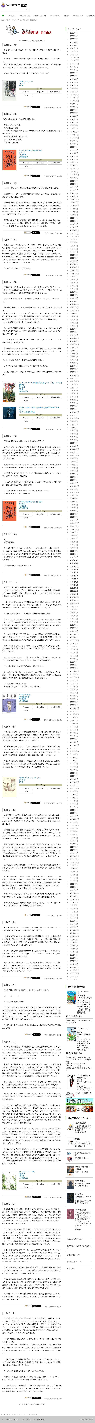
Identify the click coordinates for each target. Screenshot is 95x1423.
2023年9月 (74, 141)
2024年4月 (74, 119)
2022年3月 (74, 193)
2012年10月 (74, 529)
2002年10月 (74, 899)
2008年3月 (74, 699)
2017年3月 (74, 366)
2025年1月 (74, 91)
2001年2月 (74, 961)
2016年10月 (74, 381)
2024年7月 (74, 110)
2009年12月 (74, 634)
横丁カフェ (79, 1194)
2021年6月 (74, 212)
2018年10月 (74, 310)
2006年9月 (74, 754)
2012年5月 (74, 545)
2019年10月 (74, 273)
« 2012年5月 (23, 41)
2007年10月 (74, 714)
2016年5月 (74, 397)
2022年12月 (74, 169)
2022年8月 (74, 181)
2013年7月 (74, 502)
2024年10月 (74, 101)
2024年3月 (74, 122)
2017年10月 (74, 344)
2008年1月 (74, 705)
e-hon (80, 1060)
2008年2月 (74, 702)
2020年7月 (74, 246)
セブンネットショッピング (75, 1064)
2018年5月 (74, 323)
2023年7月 (74, 147)
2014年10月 (74, 455)
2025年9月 (74, 67)
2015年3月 (74, 440)
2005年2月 (74, 813)
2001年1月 (74, 964)
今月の (55, 15)
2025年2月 (74, 88)
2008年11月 (74, 674)
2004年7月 (74, 835)
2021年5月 (74, 215)
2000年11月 (74, 970)
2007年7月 (74, 724)
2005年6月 (74, 801)
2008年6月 (74, 690)
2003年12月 (74, 856)
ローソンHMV (71, 1023)
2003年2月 (74, 887)
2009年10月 (74, 640)
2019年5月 (74, 289)
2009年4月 (74, 659)
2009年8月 (74, 646)
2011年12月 (74, 560)
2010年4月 (74, 622)
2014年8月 (74, 462)
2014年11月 (74, 452)
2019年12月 (74, 267)
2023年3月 (74, 159)
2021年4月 (74, 218)
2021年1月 (74, 227)
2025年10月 (74, 64)
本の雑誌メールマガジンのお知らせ (79, 1247)
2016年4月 (74, 400)
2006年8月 (74, 758)
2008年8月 (74, 683)
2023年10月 (74, 138)
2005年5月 (74, 804)
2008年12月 (74, 671)
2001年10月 (74, 936)
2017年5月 (74, 360)
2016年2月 (74, 406)
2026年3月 (74, 48)
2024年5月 (74, 116)
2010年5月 (74, 619)
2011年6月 (74, 579)
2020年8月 (74, 242)
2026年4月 (74, 45)
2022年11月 (74, 172)
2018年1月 (74, 335)
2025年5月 (74, 79)
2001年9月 (74, 939)
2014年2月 (74, 480)
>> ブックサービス (84, 1090)
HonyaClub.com (84, 1021)
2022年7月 (74, 184)
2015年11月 (74, 415)
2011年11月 (74, 563)
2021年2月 (74, 224)
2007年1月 (74, 742)
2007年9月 (74, 717)
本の (12, 15)
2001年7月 (74, 946)
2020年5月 (74, 252)
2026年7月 (74, 36)
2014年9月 (74, 458)
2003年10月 (74, 862)
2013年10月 (74, 492)
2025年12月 (74, 58)
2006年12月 (74, 745)
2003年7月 (74, 872)
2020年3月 (74, 258)
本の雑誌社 (78, 15)
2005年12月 (74, 782)
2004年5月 (74, 841)
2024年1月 (74, 128)
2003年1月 (74, 890)
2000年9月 (74, 976)
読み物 (25, 15)
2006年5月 (74, 767)
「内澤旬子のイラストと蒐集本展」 (46, 1096)
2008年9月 (74, 680)
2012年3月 (74, 551)
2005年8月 (74, 795)
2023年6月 (74, 150)
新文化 (77, 1139)
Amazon (26, 92)
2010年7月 (74, 613)
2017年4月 (74, 363)
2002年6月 (74, 912)
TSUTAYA (69, 1066)
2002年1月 (74, 927)
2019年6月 (74, 286)
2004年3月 (74, 847)
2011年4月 (74, 585)
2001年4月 (74, 955)
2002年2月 (74, 924)
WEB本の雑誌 (5, 20)
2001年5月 (74, 952)
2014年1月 (74, 483)
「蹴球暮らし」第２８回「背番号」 (30, 990)
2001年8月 (74, 942)
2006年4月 (74, 770)
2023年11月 (74, 135)
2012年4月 (74, 548)
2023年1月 (74, 165)
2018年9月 (74, 313)
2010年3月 (74, 625)
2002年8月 (74, 905)
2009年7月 (74, 650)
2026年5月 (74, 42)
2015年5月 (74, 434)
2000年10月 (74, 973)
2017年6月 (74, 357)
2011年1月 (74, 594)
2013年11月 (74, 489)
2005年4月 (74, 807)
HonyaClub (40, 92)
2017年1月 (74, 372)
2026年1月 (74, 54)
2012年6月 (74, 542)
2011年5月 (74, 582)
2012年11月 (74, 526)
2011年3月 (74, 588)
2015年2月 (74, 443)
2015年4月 (74, 437)
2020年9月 (74, 239)
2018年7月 (74, 317)
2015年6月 (74, 431)
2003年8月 (74, 868)
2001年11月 (74, 933)
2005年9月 (74, 791)
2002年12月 (74, 893)
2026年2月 (74, 51)
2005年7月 (74, 798)
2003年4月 (74, 881)
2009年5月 (74, 656)
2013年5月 (74, 508)
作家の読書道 (80, 1181)
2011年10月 (74, 566)
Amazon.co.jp (71, 1021)
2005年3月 (74, 810)
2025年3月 (74, 85)
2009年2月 (74, 665)
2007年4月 (74, 733)
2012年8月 (74, 535)
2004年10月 (74, 825)
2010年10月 (74, 603)
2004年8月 (74, 831)
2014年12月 (74, 449)
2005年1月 (74, 816)
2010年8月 (74, 609)
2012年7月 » (41, 41)
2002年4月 (74, 918)
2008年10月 (74, 677)
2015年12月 (74, 412)
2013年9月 (74, 495)
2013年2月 (74, 517)
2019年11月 (74, 270)
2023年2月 (74, 162)
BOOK (90, 15)
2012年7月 (74, 538)
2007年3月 (74, 736)
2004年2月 (74, 850)
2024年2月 (74, 125)
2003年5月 (74, 878)
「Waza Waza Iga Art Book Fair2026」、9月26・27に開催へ (83, 1144)
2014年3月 (74, 477)
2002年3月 (74, 921)
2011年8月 (74, 572)
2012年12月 (74, 523)
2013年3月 (74, 514)
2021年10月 (74, 205)
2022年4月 (74, 190)
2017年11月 (74, 341)
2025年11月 (74, 61)
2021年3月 (74, 221)
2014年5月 (74, 471)
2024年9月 (74, 104)
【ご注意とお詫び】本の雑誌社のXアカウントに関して (83, 1128)
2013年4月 (74, 511)
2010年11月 (74, 600)
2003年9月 (74, 865)
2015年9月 (74, 421)
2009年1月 (74, 668)
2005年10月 (74, 788)
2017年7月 (74, 354)
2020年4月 (74, 255)
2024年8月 (74, 107)
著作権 (28, 1419)
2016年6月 (74, 394)
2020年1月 (74, 264)
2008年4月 (74, 696)
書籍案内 (66, 15)
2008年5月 (74, 693)
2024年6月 (74, 113)
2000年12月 (74, 967)
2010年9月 (74, 606)
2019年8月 (74, 280)
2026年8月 (74, 33)
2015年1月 (74, 446)
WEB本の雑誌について (75, 1239)
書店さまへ (71, 1268)
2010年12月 (74, 597)
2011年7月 (74, 576)
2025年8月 (74, 70)
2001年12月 (74, 930)
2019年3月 (74, 295)
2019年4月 (74, 292)
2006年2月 (74, 776)
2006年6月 (74, 764)
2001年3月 (74, 958)
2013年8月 (74, 498)
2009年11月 (74, 637)
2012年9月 (74, 532)
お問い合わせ (41, 1419)
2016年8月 (74, 387)
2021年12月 (74, 199)
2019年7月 (74, 283)
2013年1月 (74, 520)
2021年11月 (74, 202)
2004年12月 (74, 819)
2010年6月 (74, 616)
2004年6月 (74, 838)
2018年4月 (74, 326)
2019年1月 (74, 301)
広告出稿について (73, 1255)
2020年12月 (74, 230)
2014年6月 (74, 468)
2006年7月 (74, 761)
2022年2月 (74, 196)
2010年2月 (74, 628)
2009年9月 (74, 643)
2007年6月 (74, 727)
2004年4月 (74, 844)
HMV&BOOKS (55, 92)
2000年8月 (74, 979)
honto (26, 95)
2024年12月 (74, 95)
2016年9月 (74, 384)
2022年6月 (74, 187)
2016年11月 (74, 378)
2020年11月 (74, 233)
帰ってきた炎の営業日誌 (20, 20)
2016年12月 (74, 375)
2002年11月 (74, 896)
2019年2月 (74, 298)
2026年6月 (74, 39)
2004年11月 (74, 822)
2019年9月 (74, 276)
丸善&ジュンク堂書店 (73, 1068)
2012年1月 (74, 557)
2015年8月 (74, 424)
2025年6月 (74, 76)
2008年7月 (74, 687)
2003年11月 (74, 859)
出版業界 (40, 15)
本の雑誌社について (74, 1262)
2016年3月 (74, 403)
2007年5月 (74, 730)
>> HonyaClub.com (84, 1088)
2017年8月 (74, 350)
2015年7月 (74, 428)
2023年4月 (74, 156)
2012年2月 (74, 554)
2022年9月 (74, 178)
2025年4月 (74, 82)
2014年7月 (74, 465)
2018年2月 (74, 332)
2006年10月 (74, 751)
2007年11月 (74, 711)
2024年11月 (74, 98)
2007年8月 (74, 720)
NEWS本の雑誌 (80, 1123)
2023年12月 (74, 132)
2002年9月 (74, 902)
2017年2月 (74, 369)
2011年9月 (74, 569)
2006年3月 (74, 773)
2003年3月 (74, 884)
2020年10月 (74, 236)
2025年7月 (74, 73)
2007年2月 (74, 739)
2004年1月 (74, 853)
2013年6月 (74, 505)
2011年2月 (74, 591)
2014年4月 (74, 474)
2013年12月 (74, 486)
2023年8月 (74, 144)
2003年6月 (74, 875)
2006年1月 (74, 779)
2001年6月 (74, 949)
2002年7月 (74, 909)
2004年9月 (74, 828)
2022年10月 (74, 175)
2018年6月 (74, 320)
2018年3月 (74, 329)
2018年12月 (74, 304)
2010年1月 (74, 631)
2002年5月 (74, 915)
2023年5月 (74, 153)
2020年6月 (74, 249)
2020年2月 (74, 261)
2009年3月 (74, 662)
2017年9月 (74, 347)
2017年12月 (74, 338)
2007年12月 (74, 708)
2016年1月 (74, 409)
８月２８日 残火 (81, 1172)
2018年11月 (74, 307)
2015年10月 (74, 418)
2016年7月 (74, 391)
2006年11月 (74, 748)
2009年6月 (74, 653)
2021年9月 (74, 209)
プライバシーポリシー (12, 1419)
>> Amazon (81, 1086)
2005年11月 (74, 785)
